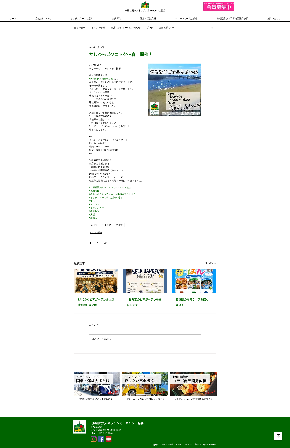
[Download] (278, 436)
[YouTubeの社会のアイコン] (108, 439)
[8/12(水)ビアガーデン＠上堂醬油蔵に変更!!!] (96, 281)
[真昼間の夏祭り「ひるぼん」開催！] (194, 281)
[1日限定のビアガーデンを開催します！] (145, 281)
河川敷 (94, 225)
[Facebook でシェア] (90, 242)
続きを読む (165, 27)
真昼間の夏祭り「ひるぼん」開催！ (193, 302)
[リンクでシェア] (105, 242)
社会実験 (107, 225)
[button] (212, 27)
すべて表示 (210, 263)
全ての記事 (79, 27)
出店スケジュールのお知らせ (125, 27)
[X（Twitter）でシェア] (98, 242)
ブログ (150, 27)
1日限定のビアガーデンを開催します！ (144, 302)
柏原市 (119, 225)
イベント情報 (98, 27)
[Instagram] (94, 439)
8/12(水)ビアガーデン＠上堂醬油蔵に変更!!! (96, 302)
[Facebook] (101, 439)
